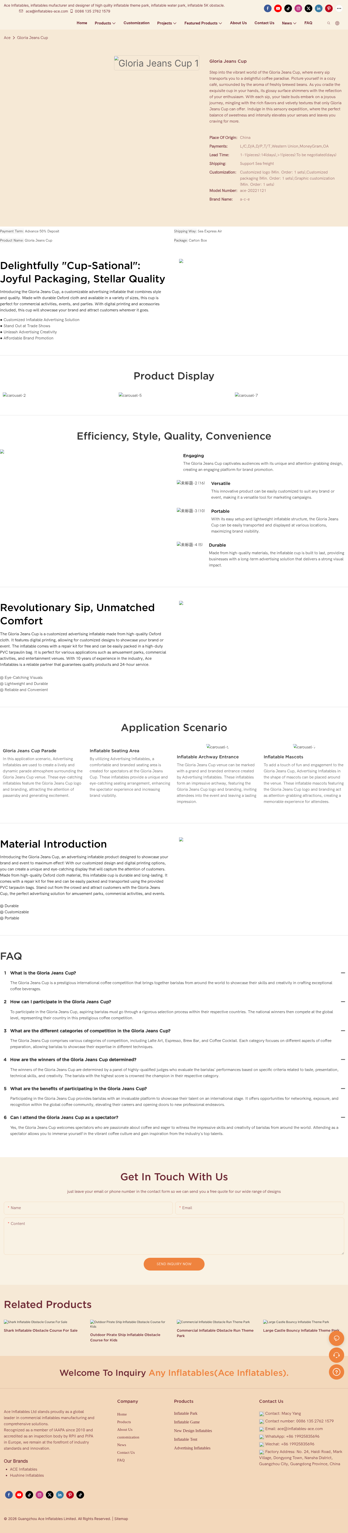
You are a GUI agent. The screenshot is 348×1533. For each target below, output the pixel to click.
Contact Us (126, 1452)
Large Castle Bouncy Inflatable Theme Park (301, 1330)
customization (128, 1437)
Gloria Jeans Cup (32, 37)
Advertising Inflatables (192, 1448)
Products (124, 1422)
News (121, 1445)
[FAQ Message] (336, 1371)
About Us (124, 1430)
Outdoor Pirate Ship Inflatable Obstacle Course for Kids (125, 1337)
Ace (7, 37)
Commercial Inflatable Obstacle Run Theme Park (215, 1333)
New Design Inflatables (193, 1431)
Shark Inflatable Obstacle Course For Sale (40, 1330)
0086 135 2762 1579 (92, 11)
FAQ (121, 1460)
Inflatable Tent (185, 1439)
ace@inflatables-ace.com (47, 11)
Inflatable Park (185, 1413)
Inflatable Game (187, 1422)
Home (122, 1414)
